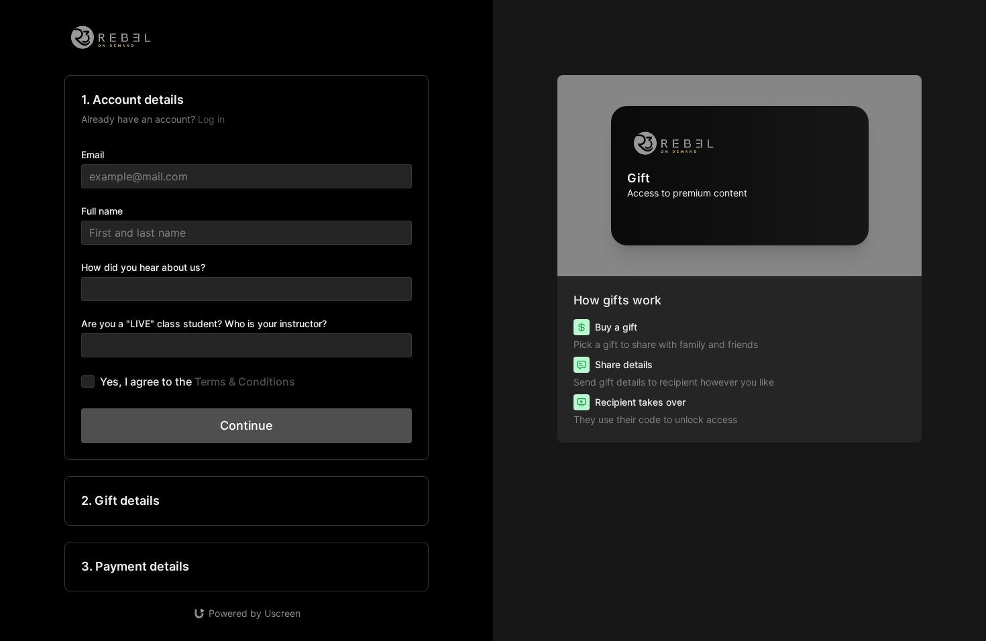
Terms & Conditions (245, 381)
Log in (211, 119)
